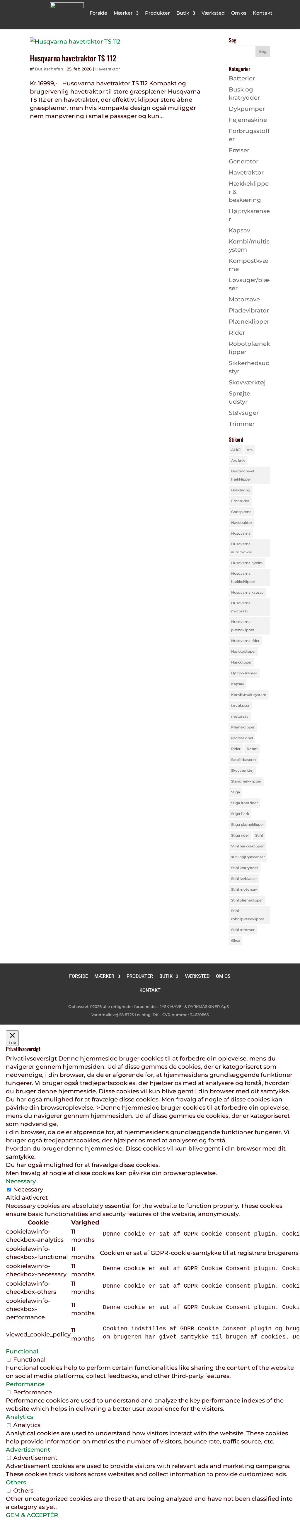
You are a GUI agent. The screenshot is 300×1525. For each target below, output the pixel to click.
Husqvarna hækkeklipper (243, 577)
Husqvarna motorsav (240, 607)
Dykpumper (247, 108)
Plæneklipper (249, 321)
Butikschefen (49, 69)
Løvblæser (240, 705)
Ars (250, 450)
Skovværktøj (247, 382)
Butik (182, 13)
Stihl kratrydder (244, 868)
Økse (235, 940)
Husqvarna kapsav (247, 592)
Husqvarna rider (245, 640)
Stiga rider (240, 835)
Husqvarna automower (241, 548)
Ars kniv (238, 460)
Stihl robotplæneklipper (247, 915)
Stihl (259, 835)
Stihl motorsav (244, 889)
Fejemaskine (248, 119)
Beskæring (240, 490)
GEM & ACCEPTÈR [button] (32, 1515)
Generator (243, 161)
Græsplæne (241, 512)
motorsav (239, 716)
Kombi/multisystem (248, 694)
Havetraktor (107, 69)
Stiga (235, 792)
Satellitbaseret (243, 759)
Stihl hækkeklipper (247, 846)
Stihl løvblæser (244, 878)
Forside (98, 13)
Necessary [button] (21, 1181)
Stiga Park (240, 813)
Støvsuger (244, 412)
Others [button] (16, 1482)
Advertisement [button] (28, 1449)
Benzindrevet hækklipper (243, 475)
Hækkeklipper (243, 651)
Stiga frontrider (244, 803)
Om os (238, 13)
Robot (252, 749)
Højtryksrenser (244, 673)
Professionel (242, 738)
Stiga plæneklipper (247, 824)
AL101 (236, 450)
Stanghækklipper (246, 781)
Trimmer (242, 423)
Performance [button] (25, 1384)
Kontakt (262, 13)
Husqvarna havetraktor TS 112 (73, 58)
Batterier (242, 78)
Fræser (239, 150)
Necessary (28, 1189)
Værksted (213, 13)
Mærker (123, 13)
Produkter (157, 13)
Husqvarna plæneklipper (242, 625)
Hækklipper (241, 662)
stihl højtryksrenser (248, 857)
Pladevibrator (249, 310)
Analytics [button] (19, 1416)
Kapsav (239, 230)
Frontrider (240, 501)
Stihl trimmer (243, 930)
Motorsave (244, 299)
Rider (237, 332)
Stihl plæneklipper (247, 900)
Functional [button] (22, 1351)
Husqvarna (240, 533)
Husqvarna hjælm (247, 563)
